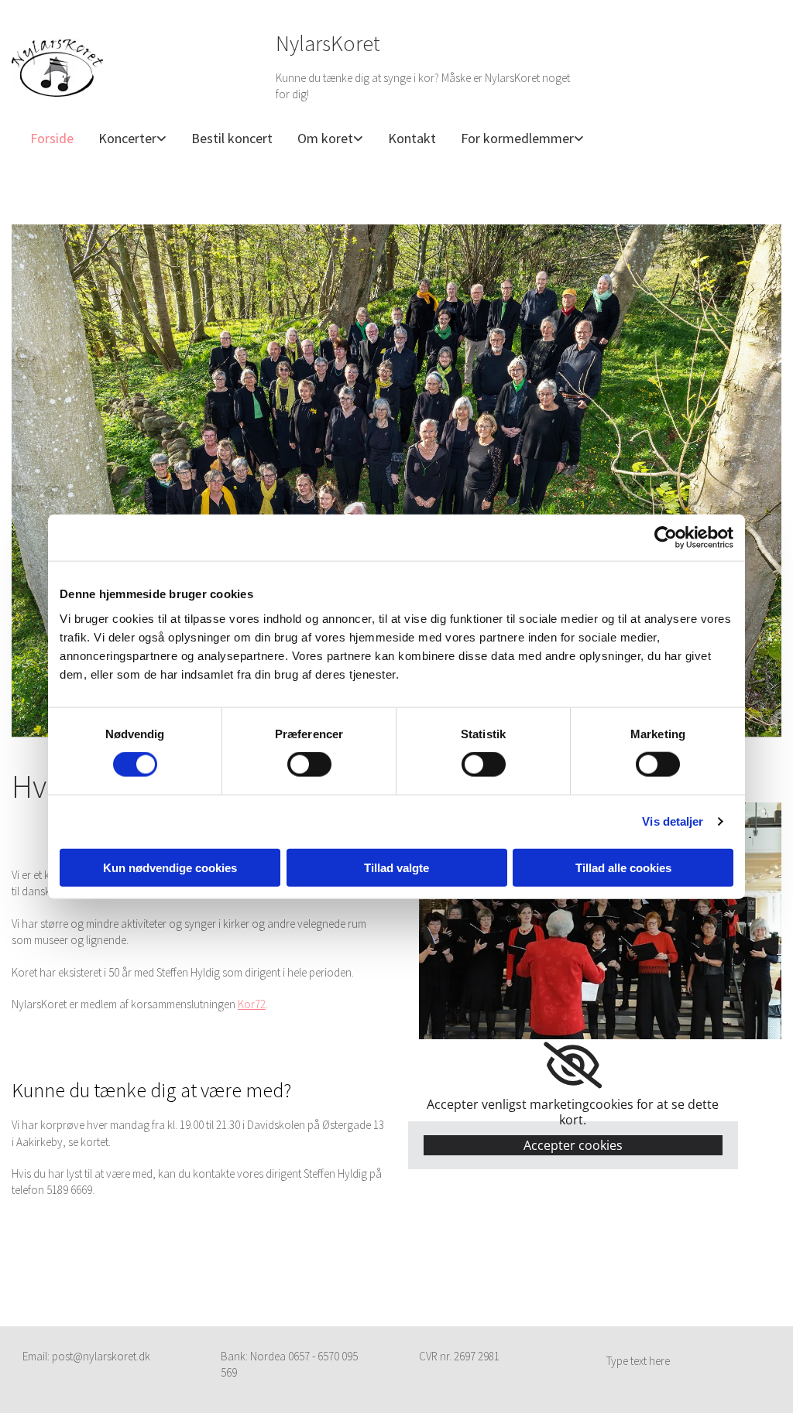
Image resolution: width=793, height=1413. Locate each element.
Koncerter (127, 138)
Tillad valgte (396, 867)
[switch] (309, 764)
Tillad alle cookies (623, 867)
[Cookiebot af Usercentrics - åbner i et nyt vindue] (665, 537)
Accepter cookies (573, 1145)
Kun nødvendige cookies (170, 867)
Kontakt (412, 138)
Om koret (325, 138)
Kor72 (252, 1004)
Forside (52, 138)
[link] (126, 138)
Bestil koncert (232, 138)
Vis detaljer (672, 821)
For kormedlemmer (517, 138)
